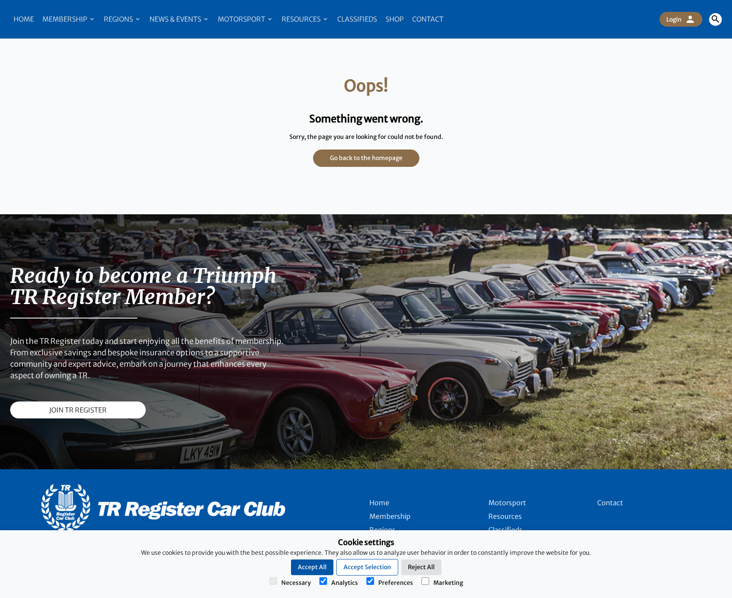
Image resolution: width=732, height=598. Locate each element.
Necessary (296, 583)
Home (24, 19)
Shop (394, 19)
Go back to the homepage (366, 158)
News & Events (176, 19)
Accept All (312, 567)
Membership (65, 19)
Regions (119, 19)
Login (674, 19)
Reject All (421, 567)
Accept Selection (367, 567)
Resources (302, 19)
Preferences (395, 583)
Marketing (448, 583)
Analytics (344, 583)
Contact (428, 19)
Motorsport (242, 19)
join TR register (78, 410)
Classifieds (357, 19)
